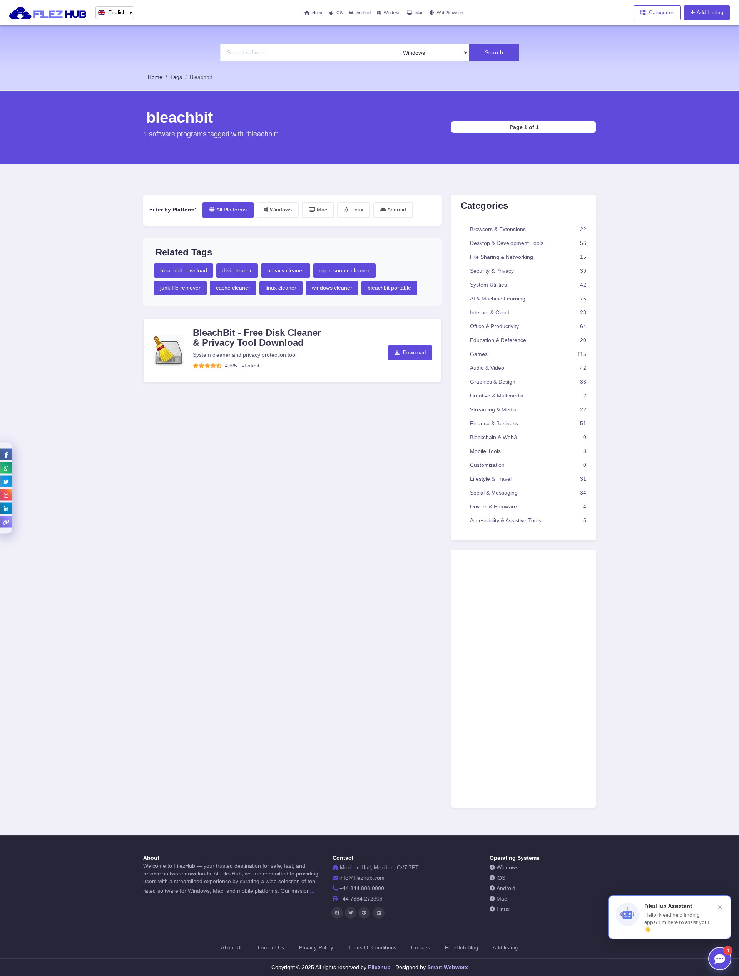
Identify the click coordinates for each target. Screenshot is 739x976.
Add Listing (710, 12)
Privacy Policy (316, 948)
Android (363, 12)
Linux (356, 210)
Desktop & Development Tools (528, 243)
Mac (419, 12)
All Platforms (231, 210)
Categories (661, 12)
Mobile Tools (528, 451)
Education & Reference (528, 340)
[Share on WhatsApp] (6, 468)
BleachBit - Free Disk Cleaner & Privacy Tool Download (257, 337)
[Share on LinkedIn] (6, 508)
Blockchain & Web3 (528, 437)
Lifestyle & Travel (528, 479)
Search (494, 52)
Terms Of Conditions (372, 948)
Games (528, 354)
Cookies (420, 948)
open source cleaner (344, 270)
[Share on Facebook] (6, 454)
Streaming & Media (528, 410)
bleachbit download (183, 270)
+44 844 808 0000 (361, 888)
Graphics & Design (528, 382)
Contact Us (271, 948)
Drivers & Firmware (528, 507)
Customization (528, 465)
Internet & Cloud (528, 312)
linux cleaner (281, 288)
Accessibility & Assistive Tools (528, 520)
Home (317, 12)
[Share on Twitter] (6, 481)
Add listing (505, 948)
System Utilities (528, 285)
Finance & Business (528, 423)
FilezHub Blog (461, 948)
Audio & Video (528, 368)
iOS (339, 12)
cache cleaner (233, 288)
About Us (232, 948)
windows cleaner (332, 288)
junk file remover (180, 288)
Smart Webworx (447, 967)
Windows (392, 12)
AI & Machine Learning (528, 299)
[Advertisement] (524, 681)
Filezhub (378, 967)
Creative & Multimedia (528, 396)
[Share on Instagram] (6, 495)
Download (413, 353)
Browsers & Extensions (528, 229)
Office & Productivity (528, 326)
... (312, 891)
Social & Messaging (528, 493)
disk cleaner (237, 270)
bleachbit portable (389, 288)
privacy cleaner (285, 270)
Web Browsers (451, 12)
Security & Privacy (528, 271)
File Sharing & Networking (528, 257)
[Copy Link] (6, 522)
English (120, 12)
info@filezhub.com (362, 878)
